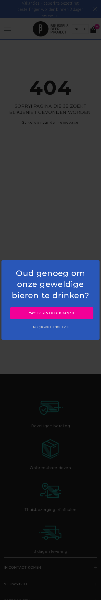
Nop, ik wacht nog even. (51, 327)
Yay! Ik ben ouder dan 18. (52, 313)
